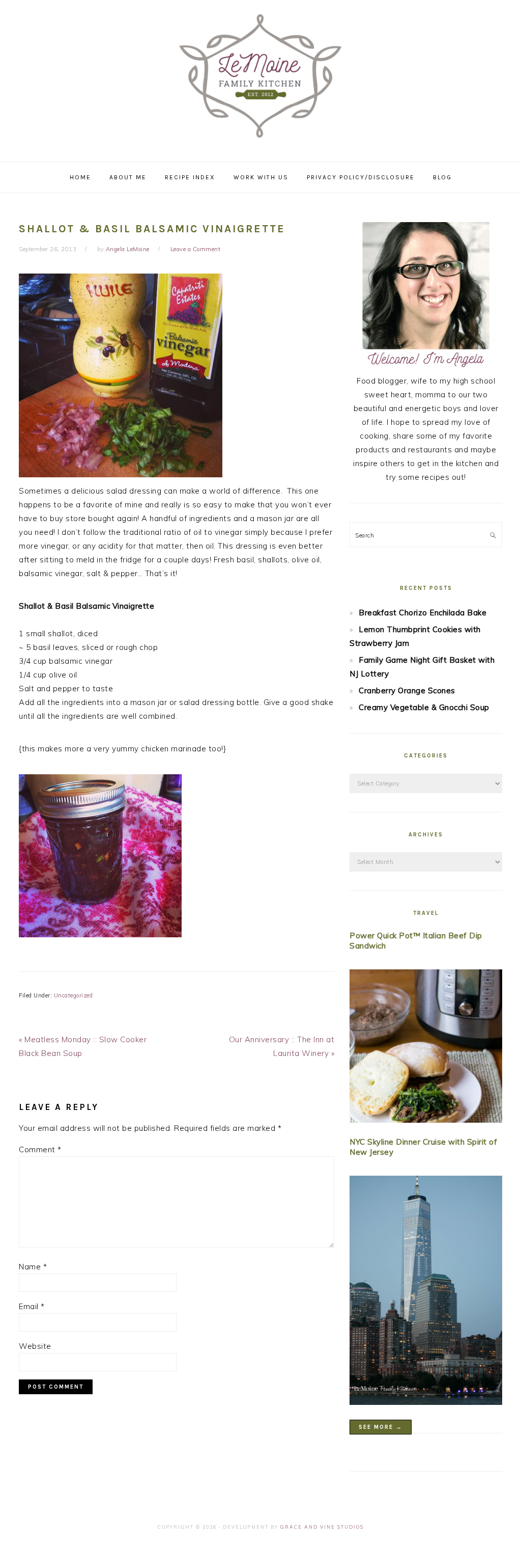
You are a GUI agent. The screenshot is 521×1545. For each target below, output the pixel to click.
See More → (380, 1427)
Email (32, 1306)
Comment (40, 1149)
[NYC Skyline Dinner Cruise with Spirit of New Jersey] (426, 1292)
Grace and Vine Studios (322, 1527)
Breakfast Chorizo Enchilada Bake (422, 612)
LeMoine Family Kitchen (260, 77)
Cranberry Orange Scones (407, 690)
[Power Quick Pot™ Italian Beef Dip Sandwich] (426, 1048)
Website (35, 1346)
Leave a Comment (195, 249)
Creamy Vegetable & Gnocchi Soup (424, 707)
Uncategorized (73, 995)
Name (33, 1266)
